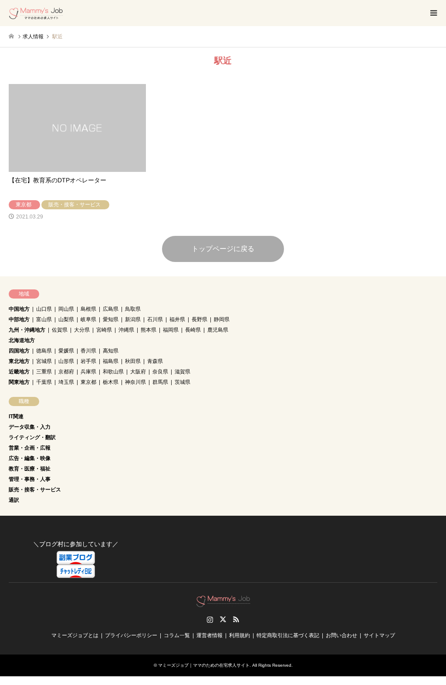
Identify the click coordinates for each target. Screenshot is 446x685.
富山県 (44, 319)
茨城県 (182, 382)
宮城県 (44, 361)
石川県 (155, 319)
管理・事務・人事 (30, 479)
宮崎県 (104, 330)
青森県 (155, 361)
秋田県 (133, 361)
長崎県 (193, 330)
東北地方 (19, 361)
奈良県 (160, 372)
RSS (236, 619)
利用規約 (239, 635)
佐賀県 (60, 330)
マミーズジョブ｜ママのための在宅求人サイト (204, 665)
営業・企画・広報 (30, 448)
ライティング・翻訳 (32, 437)
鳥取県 (133, 309)
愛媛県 (66, 351)
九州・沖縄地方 (27, 330)
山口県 (44, 309)
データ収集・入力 (30, 427)
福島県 (110, 361)
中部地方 (19, 319)
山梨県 (66, 319)
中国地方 (19, 309)
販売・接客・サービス (35, 490)
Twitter (223, 619)
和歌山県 (113, 372)
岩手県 (88, 361)
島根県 (88, 309)
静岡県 (222, 319)
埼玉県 (66, 382)
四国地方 (19, 351)
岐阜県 (88, 319)
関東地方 (19, 382)
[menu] (433, 13)
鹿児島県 (217, 330)
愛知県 (110, 319)
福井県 (177, 319)
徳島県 (44, 351)
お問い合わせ (341, 635)
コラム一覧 (177, 635)
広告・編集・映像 (30, 458)
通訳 (14, 500)
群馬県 (160, 382)
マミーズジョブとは (74, 635)
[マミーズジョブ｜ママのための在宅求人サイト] (36, 13)
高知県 (110, 351)
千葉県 (44, 382)
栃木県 (110, 382)
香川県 (88, 351)
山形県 (66, 361)
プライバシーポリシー (131, 635)
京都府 (66, 372)
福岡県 (171, 330)
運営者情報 (209, 635)
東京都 (88, 382)
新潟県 (133, 319)
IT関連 (16, 416)
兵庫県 (88, 372)
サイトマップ (379, 635)
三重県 (44, 372)
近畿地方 (19, 372)
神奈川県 (135, 382)
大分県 (82, 330)
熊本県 (148, 330)
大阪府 (138, 372)
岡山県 (66, 309)
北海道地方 (22, 340)
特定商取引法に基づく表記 (288, 635)
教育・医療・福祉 (30, 469)
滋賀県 (182, 372)
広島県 (110, 309)
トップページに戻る (223, 248)
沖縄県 (126, 330)
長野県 (199, 319)
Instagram (210, 619)
